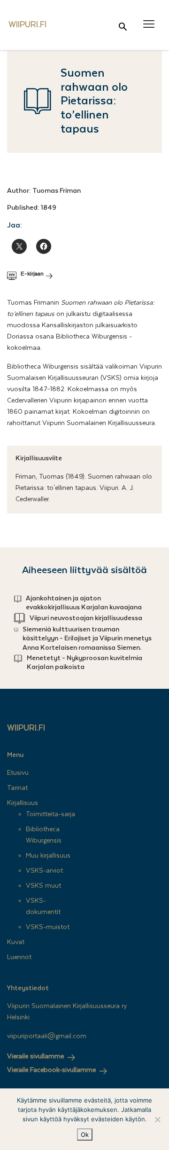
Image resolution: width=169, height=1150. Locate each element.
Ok (85, 1134)
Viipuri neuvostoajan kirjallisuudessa (86, 618)
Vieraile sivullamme (35, 1056)
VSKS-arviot (44, 870)
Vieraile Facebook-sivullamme (51, 1070)
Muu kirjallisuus (48, 855)
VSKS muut (43, 886)
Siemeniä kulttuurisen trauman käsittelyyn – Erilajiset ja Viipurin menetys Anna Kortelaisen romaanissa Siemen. (87, 638)
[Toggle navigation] (149, 24)
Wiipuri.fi (26, 728)
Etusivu (18, 773)
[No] (157, 1119)
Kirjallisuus (22, 803)
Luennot (19, 957)
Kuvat (15, 942)
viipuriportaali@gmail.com (46, 1036)
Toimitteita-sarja (50, 814)
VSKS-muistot (47, 927)
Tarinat (17, 788)
